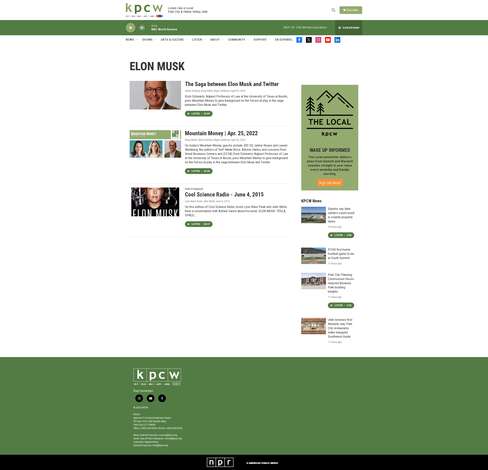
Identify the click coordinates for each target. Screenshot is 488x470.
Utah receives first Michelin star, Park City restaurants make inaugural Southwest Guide (340, 328)
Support (260, 39)
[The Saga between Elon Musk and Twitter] (155, 95)
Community (236, 39)
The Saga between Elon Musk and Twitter (232, 84)
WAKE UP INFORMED (330, 150)
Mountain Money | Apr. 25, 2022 (221, 133)
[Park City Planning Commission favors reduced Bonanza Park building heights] (313, 281)
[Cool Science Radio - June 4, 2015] (155, 202)
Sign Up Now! (330, 182)
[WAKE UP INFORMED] (329, 113)
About (215, 39)
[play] (131, 28)
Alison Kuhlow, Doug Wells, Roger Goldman (207, 90)
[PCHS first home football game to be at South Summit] (313, 256)
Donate (352, 10)
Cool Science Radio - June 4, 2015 (224, 194)
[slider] (148, 28)
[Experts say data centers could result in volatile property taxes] (313, 215)
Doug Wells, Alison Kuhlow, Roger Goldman (207, 139)
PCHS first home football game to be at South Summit (341, 254)
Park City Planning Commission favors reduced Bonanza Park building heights (341, 283)
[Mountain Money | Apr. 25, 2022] (155, 144)
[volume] (142, 27)
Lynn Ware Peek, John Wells (200, 201)
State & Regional (194, 188)
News (130, 39)
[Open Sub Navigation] (136, 39)
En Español (284, 39)
